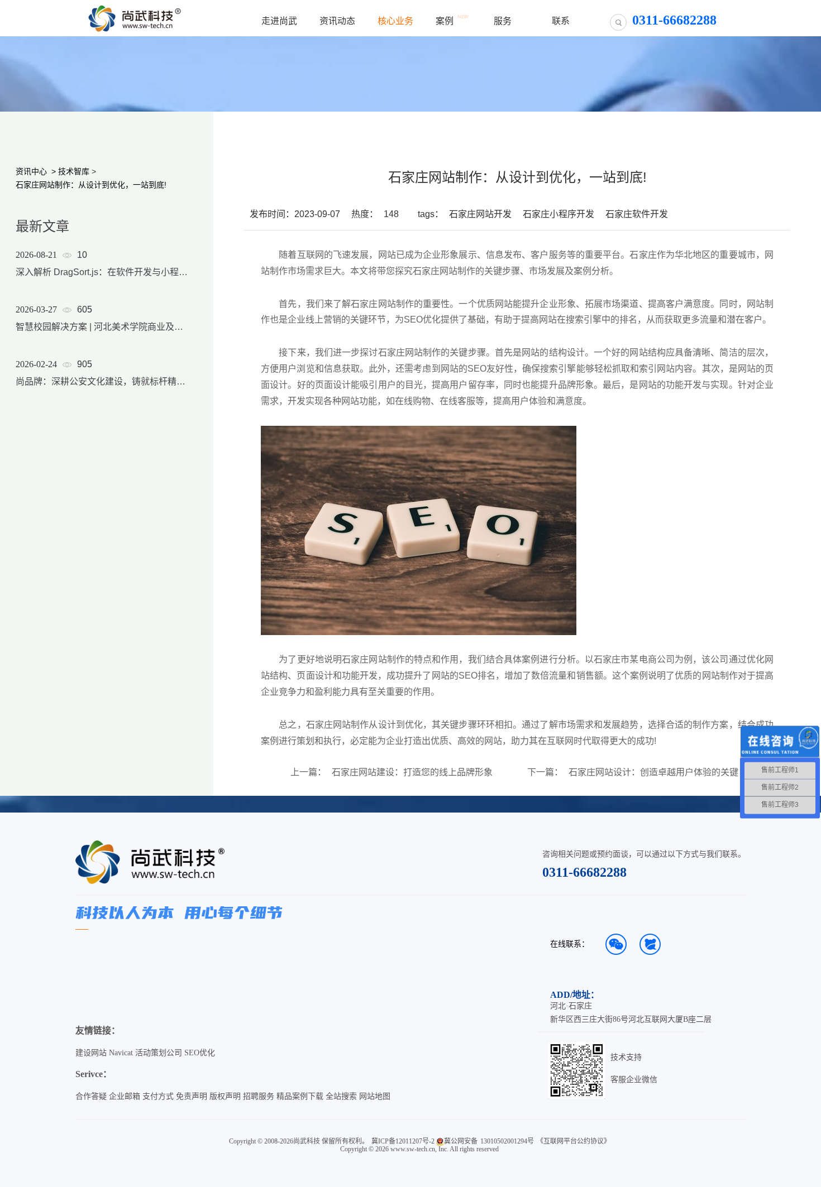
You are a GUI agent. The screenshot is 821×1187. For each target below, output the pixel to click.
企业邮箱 (124, 1096)
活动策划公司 (158, 1053)
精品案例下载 (299, 1096)
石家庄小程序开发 (558, 214)
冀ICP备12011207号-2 (403, 1141)
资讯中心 (31, 171)
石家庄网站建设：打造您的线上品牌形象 (412, 772)
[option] (102, 333)
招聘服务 (258, 1096)
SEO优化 (199, 1053)
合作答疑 (91, 1096)
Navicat (121, 1053)
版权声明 (225, 1096)
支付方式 (158, 1096)
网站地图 (374, 1096)
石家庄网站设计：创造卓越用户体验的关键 (653, 772)
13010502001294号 (507, 1141)
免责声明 (191, 1096)
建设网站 (91, 1053)
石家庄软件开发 (636, 214)
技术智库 (73, 171)
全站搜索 (341, 1096)
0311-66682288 (584, 872)
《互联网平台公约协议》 (573, 1141)
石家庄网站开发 (480, 214)
